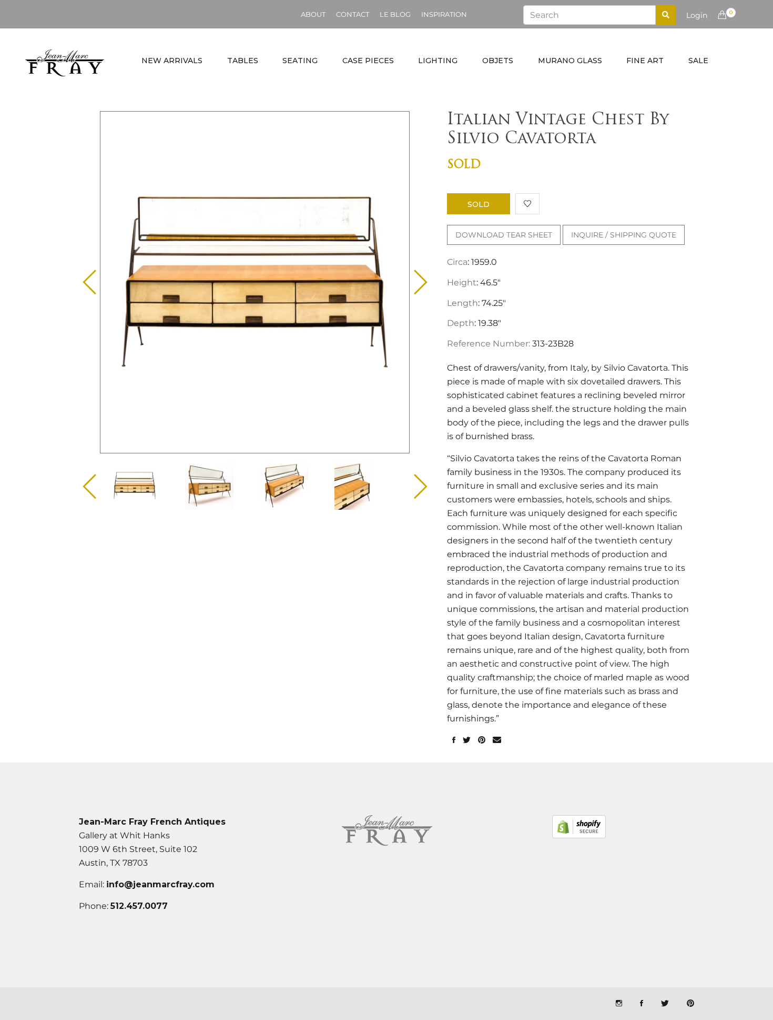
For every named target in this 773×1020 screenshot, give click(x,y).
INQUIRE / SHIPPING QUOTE (623, 235)
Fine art (645, 60)
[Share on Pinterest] (481, 740)
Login (696, 15)
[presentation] (143, 485)
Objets (497, 60)
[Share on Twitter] (467, 740)
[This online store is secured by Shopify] (579, 826)
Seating (300, 60)
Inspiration (444, 14)
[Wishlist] (527, 203)
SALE (698, 60)
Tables (242, 60)
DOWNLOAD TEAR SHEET (503, 235)
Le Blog (395, 14)
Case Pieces (368, 60)
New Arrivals (171, 60)
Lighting (437, 60)
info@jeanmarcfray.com (160, 884)
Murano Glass (570, 60)
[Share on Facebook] (453, 740)
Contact (352, 14)
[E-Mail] (497, 740)
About (313, 14)
